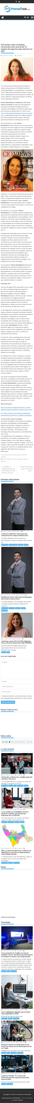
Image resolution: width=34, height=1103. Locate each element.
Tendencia (3, 457)
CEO (3, 459)
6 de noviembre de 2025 (8, 1042)
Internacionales (12, 455)
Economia (4, 455)
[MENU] (32, 17)
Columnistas (5, 544)
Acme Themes (18, 1100)
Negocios (19, 455)
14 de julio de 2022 (7, 639)
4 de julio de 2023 (7, 531)
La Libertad (4, 785)
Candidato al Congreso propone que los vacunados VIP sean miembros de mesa (8, 470)
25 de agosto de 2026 (8, 775)
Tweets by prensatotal (8, 917)
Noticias (24, 455)
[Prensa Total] (2, 17)
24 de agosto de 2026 (8, 809)
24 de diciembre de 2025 (9, 1009)
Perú (8, 652)
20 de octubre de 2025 (8, 1073)
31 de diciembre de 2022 (9, 595)
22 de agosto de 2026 (8, 848)
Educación (4, 822)
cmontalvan (19, 55)
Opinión (26, 544)
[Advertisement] (17, 30)
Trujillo (26, 785)
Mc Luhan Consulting (16, 459)
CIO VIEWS (14, 210)
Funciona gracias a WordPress (11, 1098)
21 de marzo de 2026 (8, 950)
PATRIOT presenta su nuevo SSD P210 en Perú (26, 469)
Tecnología (4, 610)
